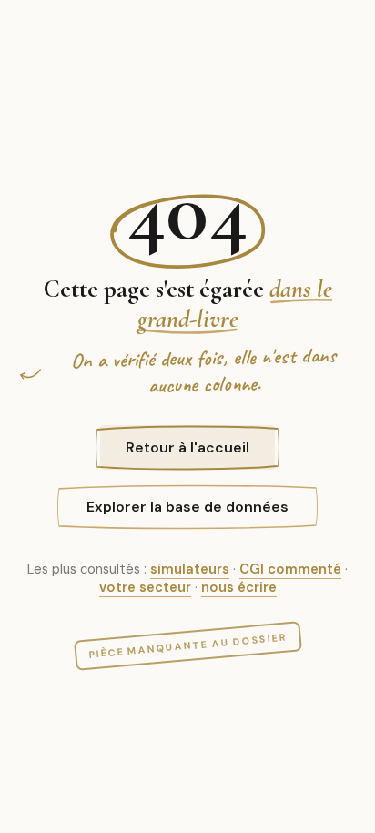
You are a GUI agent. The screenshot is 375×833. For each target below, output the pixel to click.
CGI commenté (290, 569)
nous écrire (239, 587)
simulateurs (189, 569)
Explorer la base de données (187, 506)
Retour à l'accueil (187, 447)
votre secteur (145, 587)
